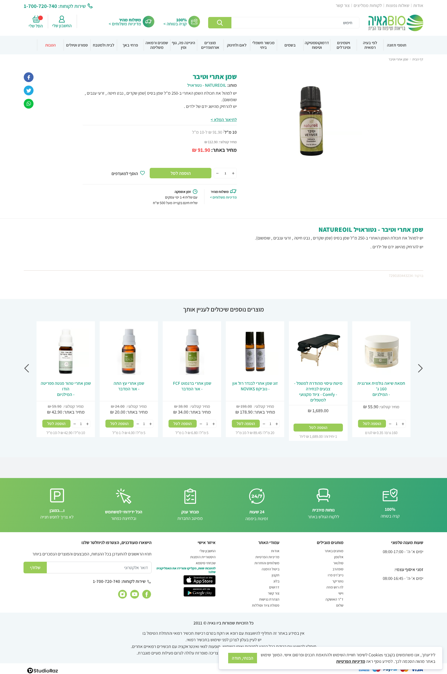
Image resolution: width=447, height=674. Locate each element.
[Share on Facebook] (29, 77)
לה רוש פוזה (334, 587)
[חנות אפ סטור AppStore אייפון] (199, 579)
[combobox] (283, 23)
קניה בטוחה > (175, 24)
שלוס (339, 605)
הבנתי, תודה (242, 658)
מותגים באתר (334, 550)
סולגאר (338, 563)
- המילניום (381, 388)
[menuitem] (396, 45)
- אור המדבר (192, 386)
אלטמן (338, 556)
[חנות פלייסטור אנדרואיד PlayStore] (199, 591)
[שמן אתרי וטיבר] (29, 103)
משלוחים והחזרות (266, 563)
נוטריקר (337, 581)
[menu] (223, 45)
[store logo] (395, 23)
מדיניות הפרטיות (267, 556)
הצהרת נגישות (269, 599)
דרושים (274, 587)
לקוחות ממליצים (368, 5)
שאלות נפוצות (397, 5)
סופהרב (337, 569)
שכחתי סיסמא (206, 563)
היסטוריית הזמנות (203, 556)
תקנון (275, 575)
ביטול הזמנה (270, 569)
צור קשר (343, 5)
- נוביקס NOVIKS (255, 386)
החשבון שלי (62, 25)
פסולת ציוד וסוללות (265, 605)
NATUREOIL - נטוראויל (206, 85)
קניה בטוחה (390, 512)
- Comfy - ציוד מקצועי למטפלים (318, 391)
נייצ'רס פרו (335, 575)
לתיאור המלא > (224, 119)
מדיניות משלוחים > (125, 24)
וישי (340, 593)
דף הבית (417, 59)
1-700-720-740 (40, 6)
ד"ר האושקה (334, 599)
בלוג (276, 581)
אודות (418, 5)
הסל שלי (36, 26)
